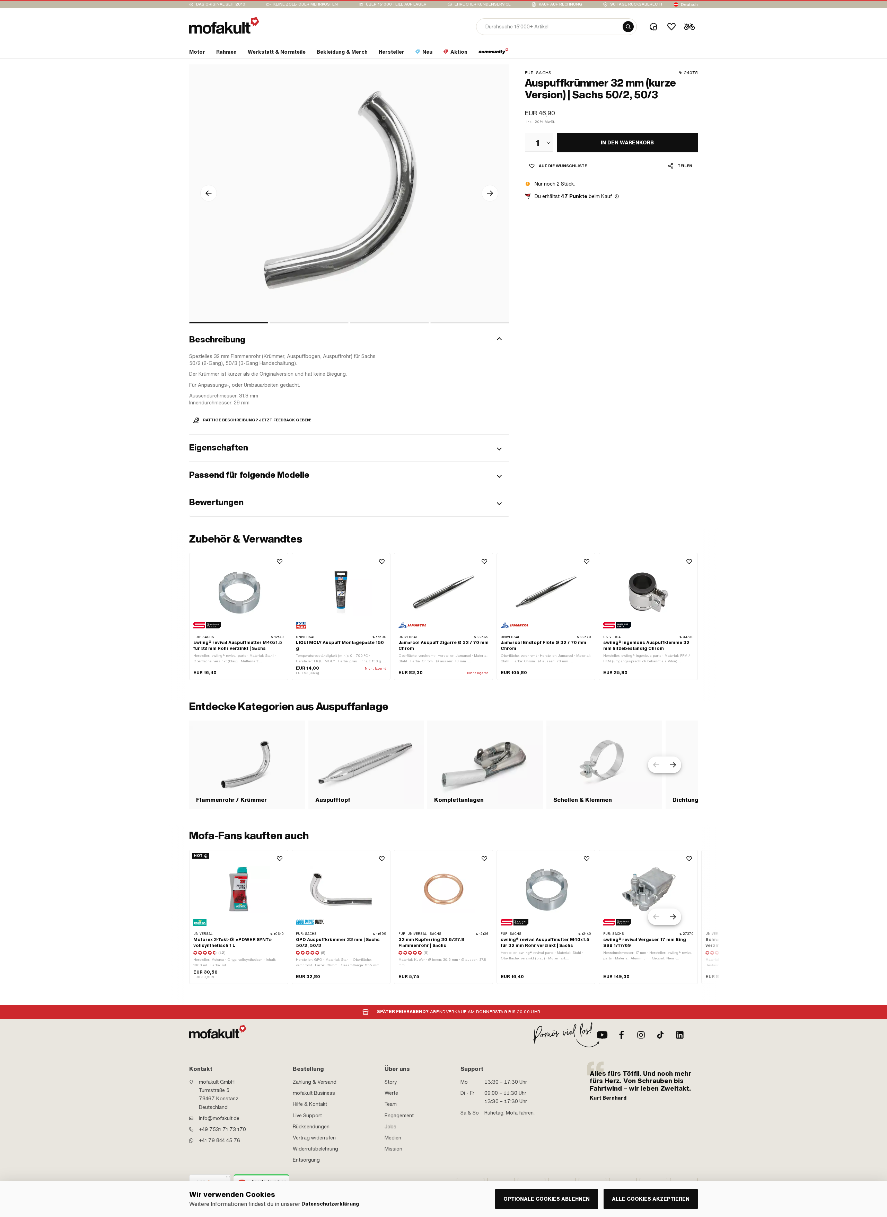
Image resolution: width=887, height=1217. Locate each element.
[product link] (239, 616)
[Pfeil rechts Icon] (490, 193)
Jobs (390, 1126)
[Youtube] (602, 1035)
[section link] (493, 53)
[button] (349, 339)
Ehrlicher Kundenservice (483, 4)
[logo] (224, 25)
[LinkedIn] (680, 1035)
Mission (393, 1148)
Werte (391, 1093)
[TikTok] (660, 1035)
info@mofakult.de (219, 1118)
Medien (393, 1137)
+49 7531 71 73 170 (222, 1129)
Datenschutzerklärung (330, 1204)
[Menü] (228, 1178)
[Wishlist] (671, 26)
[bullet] (228, 322)
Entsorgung (306, 1159)
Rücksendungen (311, 1126)
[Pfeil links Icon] (208, 193)
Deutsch (689, 4)
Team (391, 1104)
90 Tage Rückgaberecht (636, 4)
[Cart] (689, 26)
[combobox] (539, 142)
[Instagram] (641, 1035)
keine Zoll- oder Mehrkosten (305, 4)
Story (391, 1082)
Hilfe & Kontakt (310, 1104)
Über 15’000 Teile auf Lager (396, 4)
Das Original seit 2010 (220, 4)
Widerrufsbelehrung (315, 1148)
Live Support (307, 1115)
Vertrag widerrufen (314, 1137)
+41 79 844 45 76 (219, 1140)
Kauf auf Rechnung (560, 4)
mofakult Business (314, 1093)
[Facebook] (622, 1035)
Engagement (399, 1115)
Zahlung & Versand (314, 1082)
